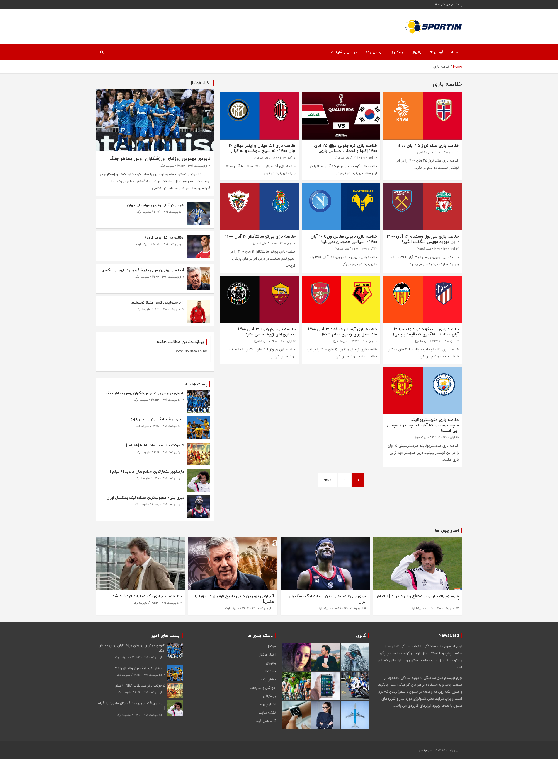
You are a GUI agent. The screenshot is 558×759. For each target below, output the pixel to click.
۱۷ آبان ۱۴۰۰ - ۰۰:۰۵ (283, 243)
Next (327, 480)
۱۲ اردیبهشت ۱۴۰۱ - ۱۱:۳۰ (168, 478)
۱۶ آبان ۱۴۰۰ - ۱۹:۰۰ (283, 341)
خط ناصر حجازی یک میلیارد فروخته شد (147, 595)
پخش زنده (374, 52)
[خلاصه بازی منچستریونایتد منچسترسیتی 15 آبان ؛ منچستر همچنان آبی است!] (422, 390)
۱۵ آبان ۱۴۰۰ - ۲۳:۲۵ (445, 437)
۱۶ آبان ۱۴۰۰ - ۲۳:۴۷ (445, 341)
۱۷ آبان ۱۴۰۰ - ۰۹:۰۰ (364, 248)
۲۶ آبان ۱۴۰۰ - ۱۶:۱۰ (446, 152)
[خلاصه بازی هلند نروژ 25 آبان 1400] (422, 116)
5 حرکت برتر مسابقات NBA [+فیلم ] (155, 445)
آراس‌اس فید (266, 721)
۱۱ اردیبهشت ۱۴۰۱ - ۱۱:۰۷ (169, 211)
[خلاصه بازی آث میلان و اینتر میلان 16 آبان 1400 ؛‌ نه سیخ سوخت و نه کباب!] (259, 116)
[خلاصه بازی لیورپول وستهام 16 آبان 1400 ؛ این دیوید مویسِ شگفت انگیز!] (422, 207)
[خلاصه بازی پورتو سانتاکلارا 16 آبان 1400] (259, 207)
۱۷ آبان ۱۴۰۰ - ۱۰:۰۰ (446, 248)
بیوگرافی (269, 696)
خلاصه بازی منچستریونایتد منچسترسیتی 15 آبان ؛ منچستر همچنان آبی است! (423, 425)
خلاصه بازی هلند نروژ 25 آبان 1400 (428, 145)
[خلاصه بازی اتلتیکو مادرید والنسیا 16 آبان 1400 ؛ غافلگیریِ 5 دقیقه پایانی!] (422, 299)
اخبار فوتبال (267, 654)
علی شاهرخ (424, 152)
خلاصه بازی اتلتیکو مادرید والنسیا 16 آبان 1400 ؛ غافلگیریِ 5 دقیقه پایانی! (426, 331)
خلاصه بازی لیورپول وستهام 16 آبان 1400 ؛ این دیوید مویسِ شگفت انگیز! (423, 239)
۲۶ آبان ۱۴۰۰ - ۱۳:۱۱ (365, 157)
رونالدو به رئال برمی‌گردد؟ (164, 237)
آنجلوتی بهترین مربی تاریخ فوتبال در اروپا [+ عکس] (143, 270)
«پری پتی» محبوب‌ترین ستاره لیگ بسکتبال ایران (145, 497)
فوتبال (439, 52)
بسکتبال (396, 52)
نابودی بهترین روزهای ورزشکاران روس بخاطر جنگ (159, 158)
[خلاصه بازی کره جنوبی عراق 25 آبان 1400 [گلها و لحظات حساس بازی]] (341, 116)
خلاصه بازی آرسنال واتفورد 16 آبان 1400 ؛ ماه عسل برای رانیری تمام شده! (341, 331)
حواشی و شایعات (344, 52)
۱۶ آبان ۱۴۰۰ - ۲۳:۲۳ (363, 341)
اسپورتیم (426, 750)
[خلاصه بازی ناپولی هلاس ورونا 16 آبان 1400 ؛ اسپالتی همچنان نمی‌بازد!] (341, 207)
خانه (454, 52)
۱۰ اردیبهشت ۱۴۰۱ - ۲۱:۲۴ (168, 276)
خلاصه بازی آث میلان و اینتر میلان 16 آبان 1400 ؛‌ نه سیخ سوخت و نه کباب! (262, 148)
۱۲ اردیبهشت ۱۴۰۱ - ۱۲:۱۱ (169, 452)
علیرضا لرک (167, 165)
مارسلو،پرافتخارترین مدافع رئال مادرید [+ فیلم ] (147, 471)
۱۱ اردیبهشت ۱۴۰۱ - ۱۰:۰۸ (168, 244)
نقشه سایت (267, 712)
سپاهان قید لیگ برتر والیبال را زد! (157, 419)
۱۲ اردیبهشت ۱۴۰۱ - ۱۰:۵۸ (168, 504)
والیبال (417, 52)
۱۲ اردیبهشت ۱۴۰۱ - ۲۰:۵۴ (193, 165)
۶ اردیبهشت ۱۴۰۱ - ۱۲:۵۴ (166, 602)
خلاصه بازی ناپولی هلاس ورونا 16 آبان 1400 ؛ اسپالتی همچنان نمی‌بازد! (344, 239)
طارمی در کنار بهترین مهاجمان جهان (155, 205)
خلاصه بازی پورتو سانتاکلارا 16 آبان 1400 (260, 236)
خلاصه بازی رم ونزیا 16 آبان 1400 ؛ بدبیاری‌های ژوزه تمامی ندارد (266, 331)
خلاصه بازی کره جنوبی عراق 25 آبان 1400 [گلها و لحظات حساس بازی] (345, 148)
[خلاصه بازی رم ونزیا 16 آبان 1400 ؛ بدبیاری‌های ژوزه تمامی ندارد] (259, 299)
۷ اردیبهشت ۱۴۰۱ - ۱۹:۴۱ (169, 309)
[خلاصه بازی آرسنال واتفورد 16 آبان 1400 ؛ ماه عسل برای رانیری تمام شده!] (341, 299)
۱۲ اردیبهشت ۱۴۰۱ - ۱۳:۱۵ (168, 426)
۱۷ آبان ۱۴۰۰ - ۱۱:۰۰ (284, 157)
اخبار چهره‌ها (266, 704)
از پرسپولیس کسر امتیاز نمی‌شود (157, 302)
